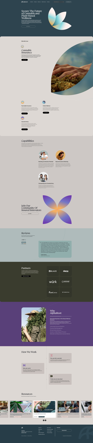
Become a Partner (26, 276)
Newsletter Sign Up (42, 434)
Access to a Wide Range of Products (58, 332)
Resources (40, 429)
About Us (40, 427)
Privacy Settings (49, 432)
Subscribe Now (64, 430)
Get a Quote (49, 427)
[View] (53, 271)
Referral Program (41, 432)
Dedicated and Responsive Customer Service (60, 333)
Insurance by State (50, 429)
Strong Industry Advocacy (55, 330)
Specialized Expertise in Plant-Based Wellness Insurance (60, 319)
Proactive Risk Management (56, 328)
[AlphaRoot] (22, 427)
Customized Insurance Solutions (57, 326)
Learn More (24, 113)
